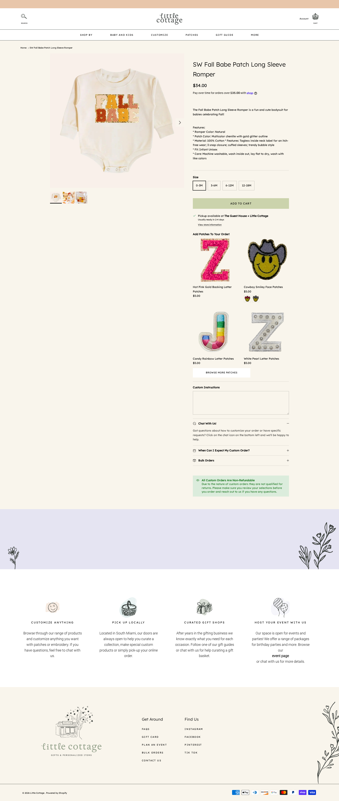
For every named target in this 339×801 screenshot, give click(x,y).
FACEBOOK (193, 736)
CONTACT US (151, 760)
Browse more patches (221, 372)
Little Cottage (37, 793)
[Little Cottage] (169, 19)
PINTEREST (193, 744)
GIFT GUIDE (224, 34)
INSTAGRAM (194, 729)
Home (23, 48)
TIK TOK (191, 752)
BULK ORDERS (152, 752)
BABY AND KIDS (121, 34)
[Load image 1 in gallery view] (117, 120)
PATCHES (192, 34)
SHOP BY (86, 34)
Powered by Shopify (56, 793)
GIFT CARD (150, 736)
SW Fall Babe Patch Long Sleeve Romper (51, 48)
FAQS (146, 729)
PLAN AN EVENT (154, 744)
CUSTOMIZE (159, 34)
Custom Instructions (206, 387)
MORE (255, 34)
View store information (210, 224)
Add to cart (240, 203)
